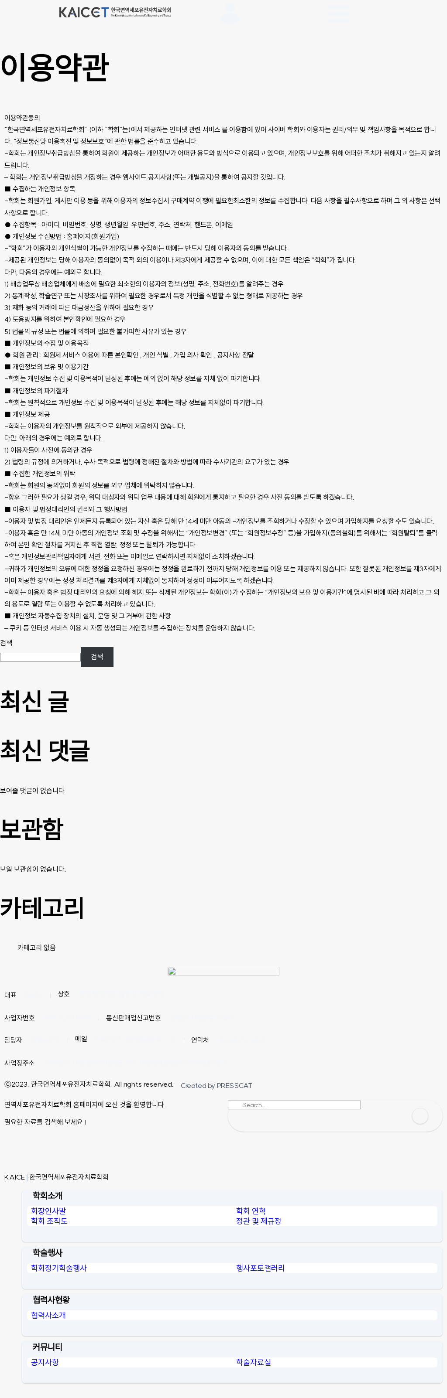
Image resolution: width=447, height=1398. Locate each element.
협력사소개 (48, 1315)
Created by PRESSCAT (216, 1085)
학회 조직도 (49, 1221)
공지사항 (45, 1362)
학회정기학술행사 (59, 1268)
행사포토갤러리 (260, 1268)
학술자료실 (253, 1362)
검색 (6, 642)
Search (420, 1116)
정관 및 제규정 (259, 1221)
